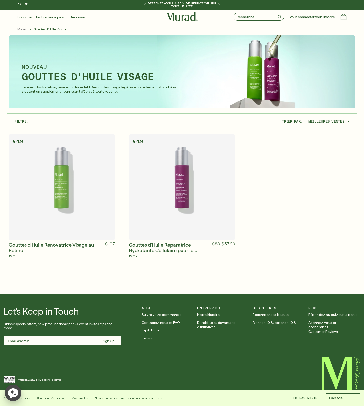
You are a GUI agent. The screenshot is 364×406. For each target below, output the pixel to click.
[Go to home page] (341, 373)
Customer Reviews (323, 332)
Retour (147, 338)
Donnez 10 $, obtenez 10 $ (274, 323)
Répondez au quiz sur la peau (332, 315)
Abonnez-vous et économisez (322, 325)
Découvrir (77, 17)
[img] (182, 16)
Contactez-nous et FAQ (161, 323)
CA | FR (23, 4)
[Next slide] (219, 4)
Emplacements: (306, 397)
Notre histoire (208, 315)
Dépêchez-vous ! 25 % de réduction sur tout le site (182, 5)
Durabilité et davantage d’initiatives (216, 325)
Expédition (150, 330)
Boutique (24, 17)
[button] (343, 17)
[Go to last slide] (144, 4)
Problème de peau (50, 17)
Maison (22, 29)
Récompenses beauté (271, 315)
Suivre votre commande (161, 315)
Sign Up (109, 341)
